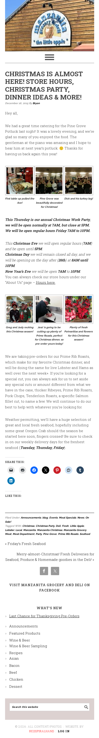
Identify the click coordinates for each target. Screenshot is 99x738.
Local (18, 530)
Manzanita (29, 530)
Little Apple (77, 525)
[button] (20, 185)
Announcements (31, 517)
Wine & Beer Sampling (28, 646)
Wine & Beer (19, 640)
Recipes (16, 652)
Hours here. (45, 282)
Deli (58, 525)
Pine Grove (50, 534)
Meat (8, 534)
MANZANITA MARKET (49, 23)
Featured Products (24, 633)
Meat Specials (67, 517)
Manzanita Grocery (75, 530)
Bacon (14, 665)
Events (53, 517)
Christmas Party (45, 525)
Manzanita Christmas (49, 530)
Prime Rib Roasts (68, 534)
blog (45, 517)
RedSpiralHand (41, 731)
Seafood (85, 534)
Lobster (9, 530)
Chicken (16, 679)
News (80, 517)
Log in (64, 731)
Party (39, 534)
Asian (14, 658)
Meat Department (23, 534)
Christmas (28, 525)
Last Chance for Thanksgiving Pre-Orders (44, 616)
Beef (13, 672)
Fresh (65, 525)
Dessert (15, 686)
